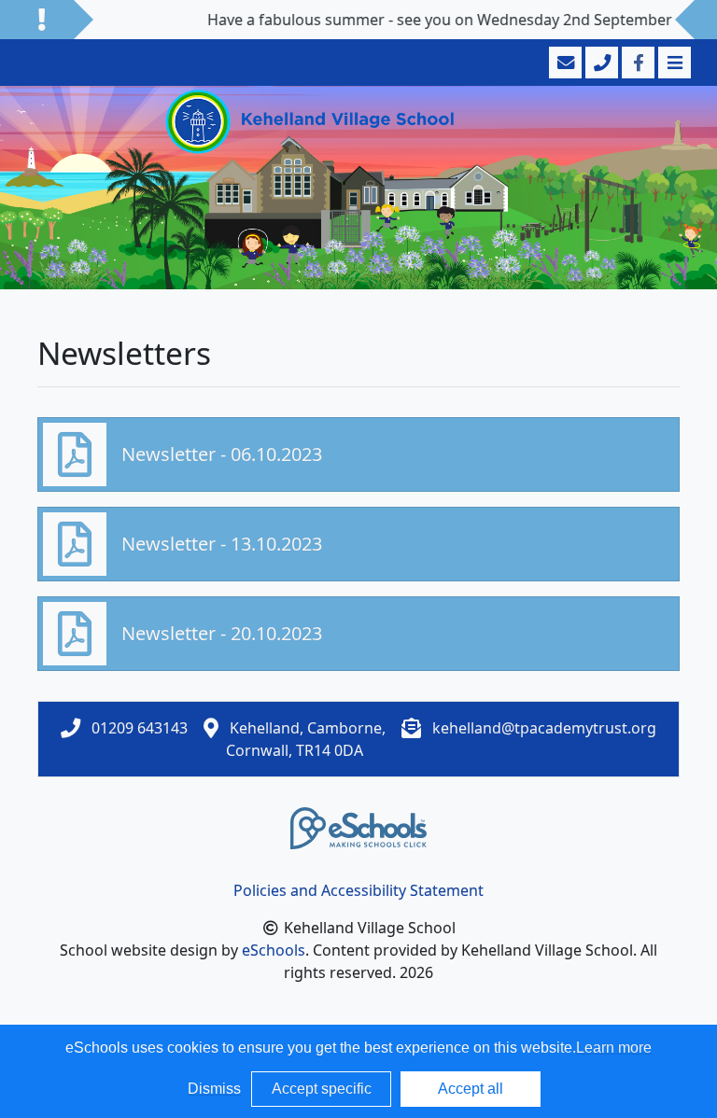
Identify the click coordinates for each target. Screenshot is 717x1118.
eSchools (273, 950)
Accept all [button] (470, 1089)
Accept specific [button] (322, 1089)
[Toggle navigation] (672, 62)
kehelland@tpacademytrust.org (544, 728)
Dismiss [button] (214, 1089)
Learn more (614, 1047)
